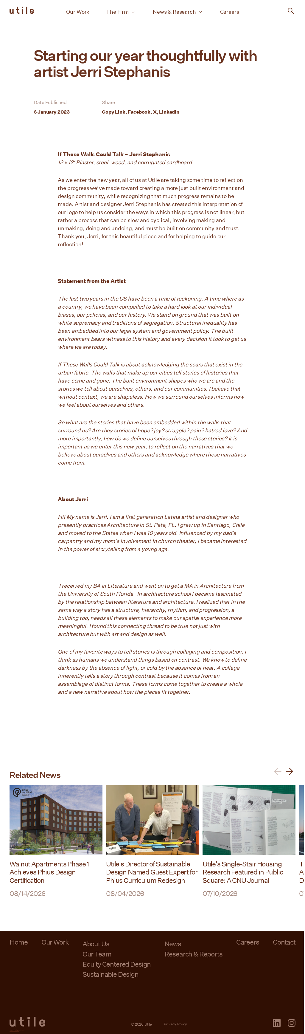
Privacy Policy (175, 1023)
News (172, 943)
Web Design (14, 1030)
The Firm (117, 11)
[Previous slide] (278, 771)
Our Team (97, 953)
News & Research (174, 11)
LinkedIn (169, 112)
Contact (284, 941)
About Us (96, 943)
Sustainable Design (111, 974)
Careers (229, 11)
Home (18, 941)
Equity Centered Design (117, 963)
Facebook (139, 112)
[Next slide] (289, 771)
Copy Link (113, 112)
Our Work (78, 11)
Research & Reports (193, 953)
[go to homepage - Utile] (27, 1022)
